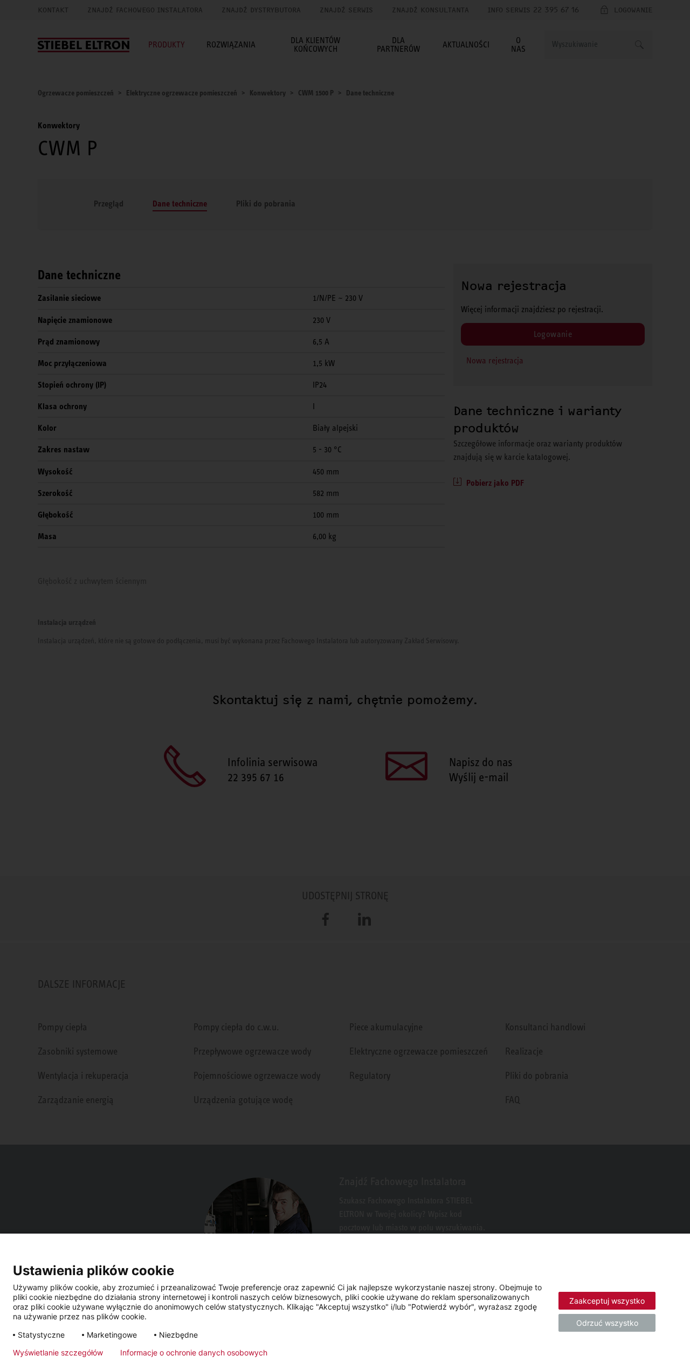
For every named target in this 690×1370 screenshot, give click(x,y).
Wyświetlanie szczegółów (58, 1352)
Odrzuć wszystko (607, 1322)
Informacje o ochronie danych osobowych (193, 1352)
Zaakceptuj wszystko (607, 1300)
